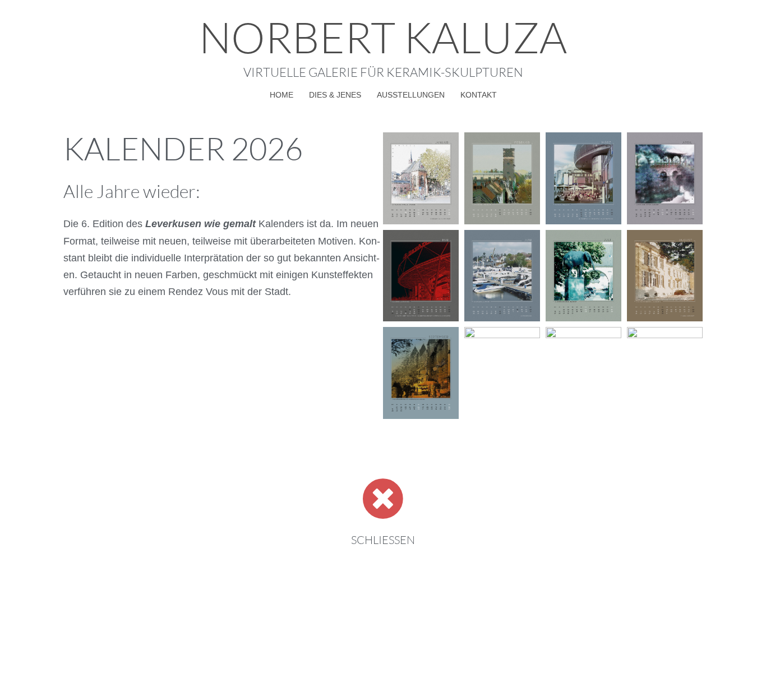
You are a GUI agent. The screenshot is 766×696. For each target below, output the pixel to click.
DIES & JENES (335, 94)
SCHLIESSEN (383, 540)
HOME (281, 94)
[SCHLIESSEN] (383, 498)
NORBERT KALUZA (383, 37)
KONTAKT (478, 94)
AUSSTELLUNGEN (411, 94)
